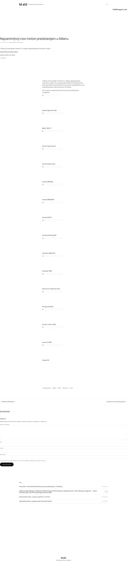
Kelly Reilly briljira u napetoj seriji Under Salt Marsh (35, 501)
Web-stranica (3, 454)
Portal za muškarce (13, 42)
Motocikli (54, 388)
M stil (23, 4)
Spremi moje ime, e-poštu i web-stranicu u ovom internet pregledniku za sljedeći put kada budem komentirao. (23, 460)
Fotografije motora (47, 388)
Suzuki (71, 388)
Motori (59, 388)
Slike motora (65, 388)
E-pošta (1, 448)
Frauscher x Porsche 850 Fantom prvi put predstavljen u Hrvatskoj (40, 486)
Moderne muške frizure (8, 401)
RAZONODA (20, 42)
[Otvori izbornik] (107, 4)
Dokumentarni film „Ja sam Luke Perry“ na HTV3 (34, 497)
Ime (1, 441)
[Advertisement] (39, 26)
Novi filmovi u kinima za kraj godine (116, 401)
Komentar (4, 424)
